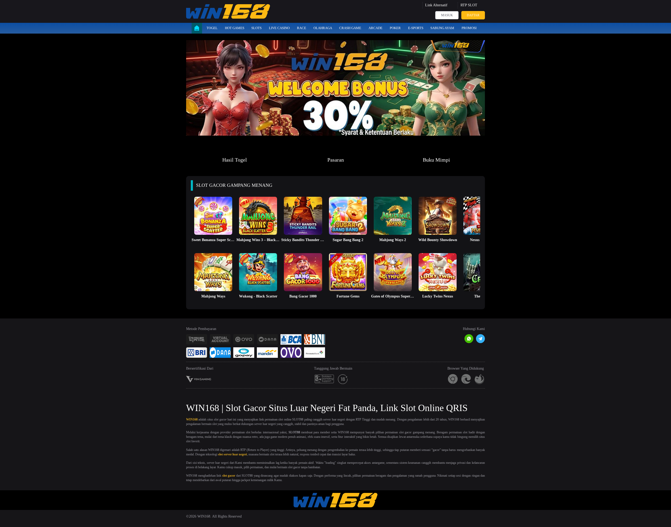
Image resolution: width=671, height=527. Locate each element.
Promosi (469, 28)
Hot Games (234, 28)
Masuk (447, 15)
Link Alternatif (436, 5)
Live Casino (279, 28)
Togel (212, 28)
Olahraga (322, 28)
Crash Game (350, 28)
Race (301, 28)
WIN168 (192, 419)
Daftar (473, 15)
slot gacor (228, 475)
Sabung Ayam (442, 28)
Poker (395, 28)
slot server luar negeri (232, 454)
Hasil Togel (234, 160)
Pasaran (335, 160)
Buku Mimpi (436, 160)
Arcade (375, 28)
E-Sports (415, 28)
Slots (256, 28)
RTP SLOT (469, 5)
